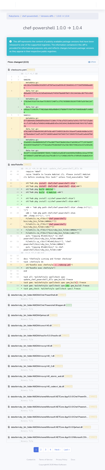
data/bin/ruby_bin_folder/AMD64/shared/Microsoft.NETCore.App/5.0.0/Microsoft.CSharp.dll (51, 437)
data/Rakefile (17, 164)
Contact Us (31, 459)
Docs (73, 459)
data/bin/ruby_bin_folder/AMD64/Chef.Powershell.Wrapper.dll (38, 305)
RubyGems (14, 16)
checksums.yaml (19, 69)
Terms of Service (46, 459)
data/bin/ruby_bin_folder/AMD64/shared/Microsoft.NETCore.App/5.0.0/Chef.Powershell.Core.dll (53, 406)
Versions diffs (47, 16)
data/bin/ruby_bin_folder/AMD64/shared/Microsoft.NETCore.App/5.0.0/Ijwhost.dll (46, 427)
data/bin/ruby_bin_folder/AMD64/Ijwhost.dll (30, 315)
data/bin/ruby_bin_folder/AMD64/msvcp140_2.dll (32, 366)
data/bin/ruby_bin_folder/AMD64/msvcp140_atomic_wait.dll (37, 376)
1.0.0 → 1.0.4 (62, 16)
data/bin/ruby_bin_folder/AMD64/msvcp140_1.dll (32, 355)
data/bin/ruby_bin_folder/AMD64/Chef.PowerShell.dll (34, 294)
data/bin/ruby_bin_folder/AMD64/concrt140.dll (31, 325)
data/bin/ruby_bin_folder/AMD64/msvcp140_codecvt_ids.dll (37, 386)
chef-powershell (30, 16)
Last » (67, 449)
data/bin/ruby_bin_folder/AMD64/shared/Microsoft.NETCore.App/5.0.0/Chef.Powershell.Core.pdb (54, 416)
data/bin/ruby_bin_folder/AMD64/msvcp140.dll (31, 345)
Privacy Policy (62, 459)
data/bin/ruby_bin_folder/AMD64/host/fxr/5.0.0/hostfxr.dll (36, 335)
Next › (57, 449)
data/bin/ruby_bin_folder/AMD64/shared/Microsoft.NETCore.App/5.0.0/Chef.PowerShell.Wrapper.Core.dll (57, 396)
